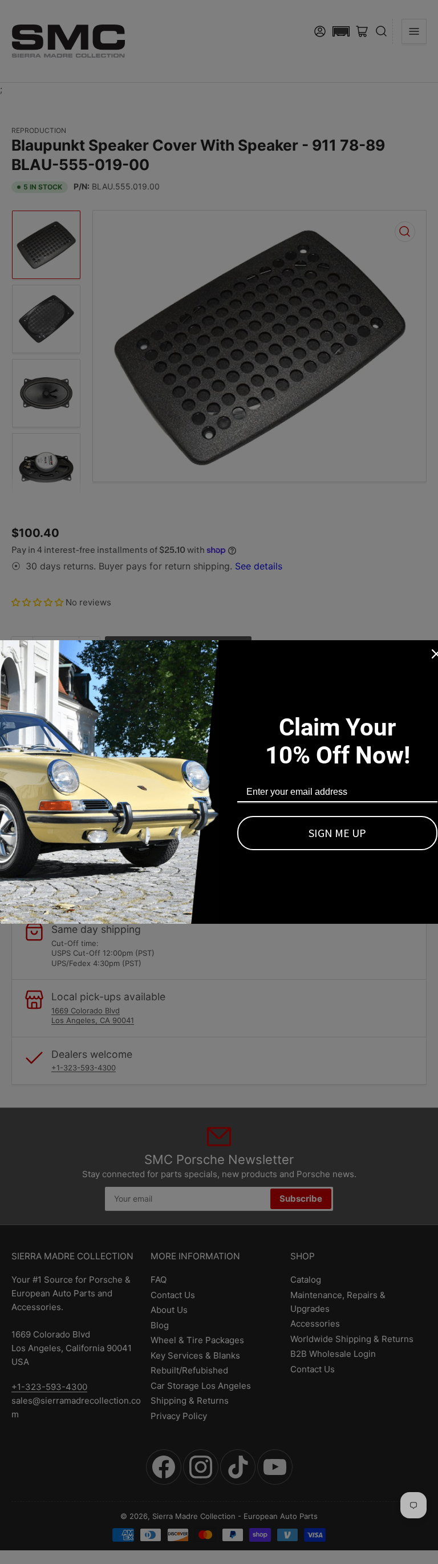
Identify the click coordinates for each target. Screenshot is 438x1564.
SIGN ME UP (337, 833)
